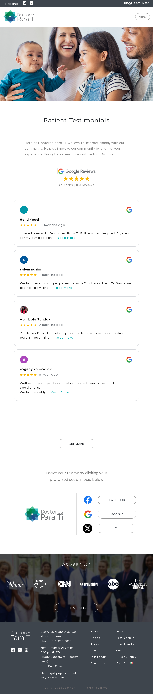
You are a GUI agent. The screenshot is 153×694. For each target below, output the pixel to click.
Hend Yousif (30, 219)
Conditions (98, 663)
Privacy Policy (126, 657)
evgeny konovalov (36, 369)
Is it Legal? (99, 657)
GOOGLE (117, 514)
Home (95, 631)
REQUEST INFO (137, 3)
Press (95, 644)
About (95, 650)
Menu (143, 16)
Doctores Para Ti (19, 16)
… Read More (64, 237)
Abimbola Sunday (35, 319)
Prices (95, 638)
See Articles (76, 608)
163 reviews (85, 185)
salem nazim (30, 269)
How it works (125, 644)
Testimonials (125, 638)
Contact (121, 650)
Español (12, 3)
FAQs (119, 631)
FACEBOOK (117, 500)
